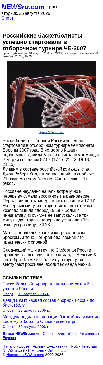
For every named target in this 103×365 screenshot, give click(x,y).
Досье (24, 346)
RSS (74, 346)
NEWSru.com (23, 7)
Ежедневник (56, 346)
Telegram (89, 346)
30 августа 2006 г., (34, 327)
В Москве (36, 350)
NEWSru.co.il (14, 350)
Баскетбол (67, 333)
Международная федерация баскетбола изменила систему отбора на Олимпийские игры (52, 319)
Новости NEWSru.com (25, 355)
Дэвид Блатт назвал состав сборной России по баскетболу (49, 302)
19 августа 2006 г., (34, 294)
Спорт (7, 18)
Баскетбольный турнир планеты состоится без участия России (48, 286)
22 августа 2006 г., (34, 310)
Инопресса (57, 350)
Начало (9, 346)
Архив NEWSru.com (51, 132)
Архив (38, 346)
